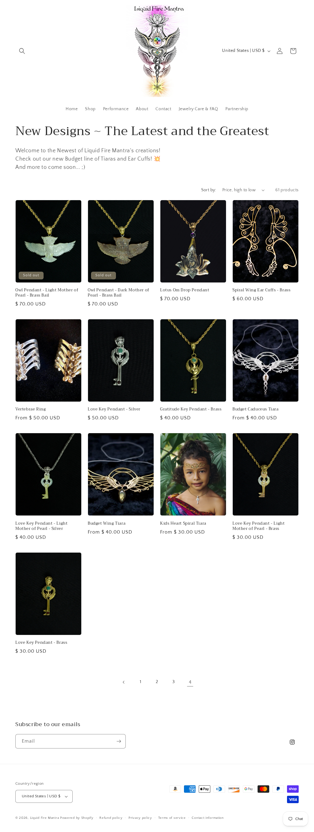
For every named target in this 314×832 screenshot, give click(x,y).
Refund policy (110, 818)
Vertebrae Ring (30, 409)
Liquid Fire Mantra (44, 818)
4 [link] (190, 682)
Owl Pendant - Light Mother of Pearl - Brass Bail (46, 293)
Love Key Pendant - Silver (114, 409)
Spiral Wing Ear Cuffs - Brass (261, 290)
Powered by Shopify (77, 818)
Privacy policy (140, 818)
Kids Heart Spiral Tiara (183, 523)
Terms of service (172, 818)
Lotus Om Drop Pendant (184, 290)
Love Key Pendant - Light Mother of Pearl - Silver (41, 526)
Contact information (208, 818)
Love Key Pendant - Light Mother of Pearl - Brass (258, 526)
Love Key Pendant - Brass (41, 642)
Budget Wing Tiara (106, 523)
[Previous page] (124, 682)
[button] (22, 51)
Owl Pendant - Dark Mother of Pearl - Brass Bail (118, 293)
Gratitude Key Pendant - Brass (190, 409)
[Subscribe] (118, 741)
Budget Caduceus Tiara (255, 409)
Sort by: (208, 190)
